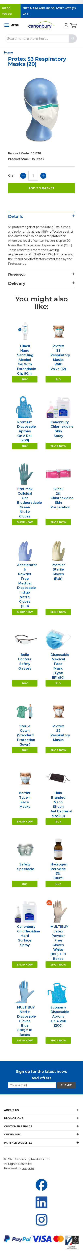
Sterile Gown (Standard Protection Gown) (26, 735)
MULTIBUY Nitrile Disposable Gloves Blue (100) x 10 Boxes (26, 1021)
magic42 (28, 1168)
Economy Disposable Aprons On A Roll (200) (60, 1016)
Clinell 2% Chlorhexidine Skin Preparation (62, 498)
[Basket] (73, 26)
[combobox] (41, 38)
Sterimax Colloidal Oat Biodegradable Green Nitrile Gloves (29, 502)
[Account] (65, 26)
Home (8, 52)
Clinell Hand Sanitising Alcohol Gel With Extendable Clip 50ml (26, 359)
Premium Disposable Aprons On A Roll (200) (26, 431)
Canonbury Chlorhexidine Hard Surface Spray (28, 936)
